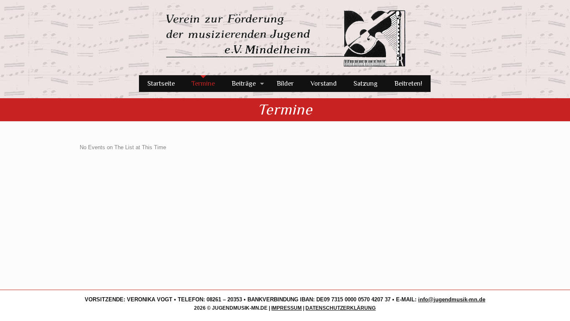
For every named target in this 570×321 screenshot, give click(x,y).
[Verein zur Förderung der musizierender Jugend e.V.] (285, 37)
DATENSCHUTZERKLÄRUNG (340, 308)
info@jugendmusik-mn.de (451, 299)
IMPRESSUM (286, 308)
